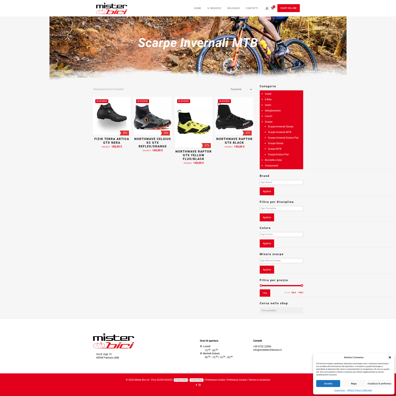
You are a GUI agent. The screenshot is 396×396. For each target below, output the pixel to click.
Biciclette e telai (273, 160)
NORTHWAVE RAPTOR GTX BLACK (234, 140)
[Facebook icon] (196, 385)
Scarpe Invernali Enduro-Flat (283, 137)
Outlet (268, 93)
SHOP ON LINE (288, 8)
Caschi (268, 116)
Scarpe (268, 121)
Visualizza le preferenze (379, 383)
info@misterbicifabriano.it (267, 349)
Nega (354, 383)
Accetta (328, 383)
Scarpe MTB (274, 148)
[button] (389, 357)
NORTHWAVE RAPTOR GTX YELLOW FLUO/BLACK (193, 155)
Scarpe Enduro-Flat (278, 154)
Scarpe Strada (275, 143)
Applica (267, 191)
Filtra (265, 293)
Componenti (271, 165)
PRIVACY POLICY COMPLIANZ (359, 390)
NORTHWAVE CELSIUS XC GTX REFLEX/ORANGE (152, 142)
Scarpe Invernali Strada (280, 126)
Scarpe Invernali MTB (279, 132)
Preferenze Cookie (215, 379)
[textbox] (282, 182)
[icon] (199, 385)
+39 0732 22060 (262, 346)
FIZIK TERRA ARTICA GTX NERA (111, 140)
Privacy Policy (181, 380)
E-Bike (268, 99)
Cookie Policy (339, 390)
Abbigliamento (273, 110)
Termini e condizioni (259, 379)
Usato (268, 105)
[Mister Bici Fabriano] (111, 8)
